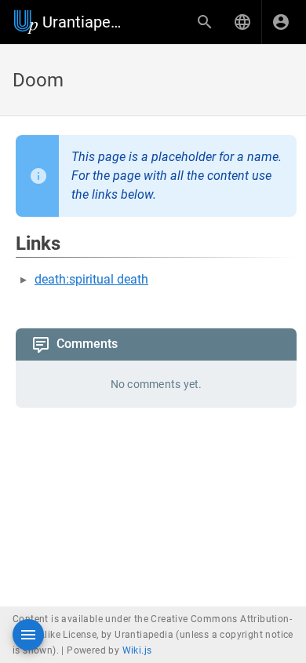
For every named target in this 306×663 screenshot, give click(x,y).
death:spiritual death (91, 279)
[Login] (281, 22)
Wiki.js (137, 650)
